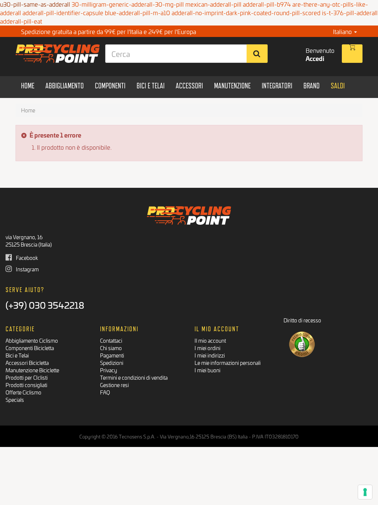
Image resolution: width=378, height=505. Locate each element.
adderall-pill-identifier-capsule (63, 12)
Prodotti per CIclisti (27, 377)
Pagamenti (112, 355)
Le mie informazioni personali (228, 362)
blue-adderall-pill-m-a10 (137, 12)
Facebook (26, 257)
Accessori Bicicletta (27, 362)
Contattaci (111, 340)
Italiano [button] (343, 31)
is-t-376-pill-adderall (350, 12)
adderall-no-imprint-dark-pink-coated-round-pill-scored (246, 12)
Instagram (27, 269)
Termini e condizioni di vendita (134, 377)
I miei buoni (207, 370)
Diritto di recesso (302, 320)
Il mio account (210, 340)
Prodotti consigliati (26, 385)
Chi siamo (111, 348)
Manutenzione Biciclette (32, 370)
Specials (15, 399)
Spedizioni (111, 362)
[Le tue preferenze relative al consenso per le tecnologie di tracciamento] (365, 492)
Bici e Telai (17, 355)
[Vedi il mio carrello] (352, 53)
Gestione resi (114, 385)
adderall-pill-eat (21, 21)
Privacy (108, 370)
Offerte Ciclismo (23, 392)
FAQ (105, 392)
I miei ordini (207, 348)
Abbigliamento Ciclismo (32, 340)
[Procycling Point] (55, 53)
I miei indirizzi (210, 355)
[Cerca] (257, 53)
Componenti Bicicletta (30, 348)
